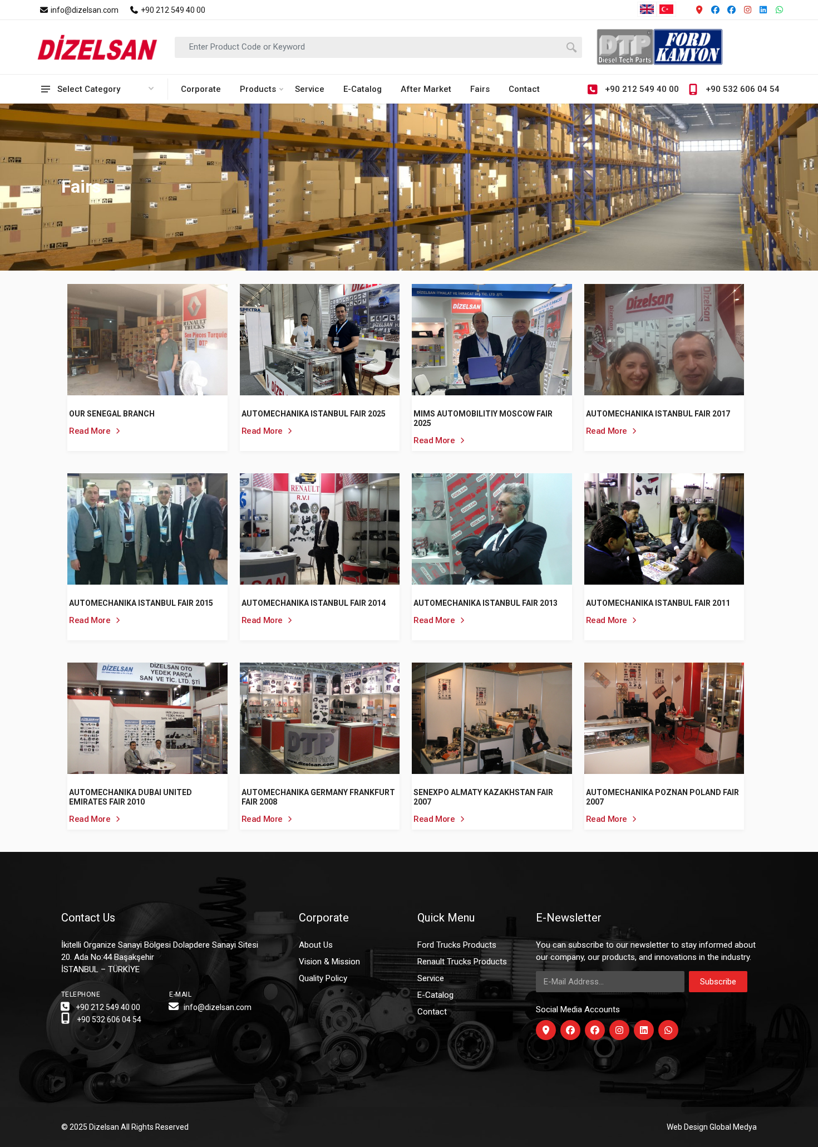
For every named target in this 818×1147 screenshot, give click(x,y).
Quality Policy (323, 978)
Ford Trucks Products (456, 945)
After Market (426, 89)
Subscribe (718, 982)
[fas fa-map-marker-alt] (546, 1030)
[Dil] (699, 10)
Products (258, 89)
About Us (316, 945)
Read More (90, 431)
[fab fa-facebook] (570, 1030)
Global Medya (733, 1127)
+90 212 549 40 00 (172, 10)
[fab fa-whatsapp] (668, 1030)
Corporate (201, 89)
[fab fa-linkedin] (644, 1030)
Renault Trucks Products (462, 962)
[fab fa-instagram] (619, 1030)
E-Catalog (362, 89)
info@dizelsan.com (84, 10)
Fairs (480, 89)
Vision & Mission (329, 962)
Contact (524, 89)
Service (309, 89)
